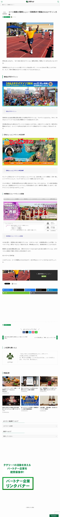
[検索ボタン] (58, 2)
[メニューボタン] (2, 2)
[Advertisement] (30, 309)
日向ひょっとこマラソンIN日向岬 (14, 170)
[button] (24, 332)
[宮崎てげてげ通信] (30, 2)
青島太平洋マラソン (11, 111)
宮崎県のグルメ (7, 324)
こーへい (10, 362)
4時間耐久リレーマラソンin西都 (14, 236)
